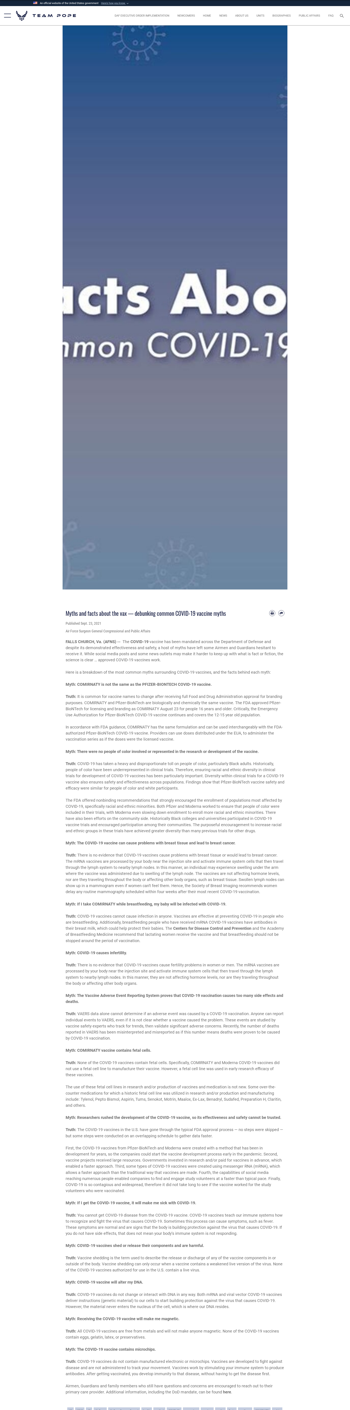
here (227, 1392)
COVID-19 (139, 641)
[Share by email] (281, 613)
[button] (115, 3)
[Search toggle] (342, 15)
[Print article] (272, 613)
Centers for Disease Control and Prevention (212, 928)
